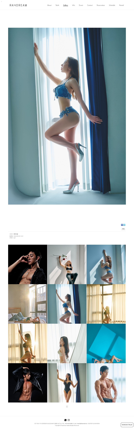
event (81, 5)
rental (121, 5)
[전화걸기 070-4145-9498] (65, 420)
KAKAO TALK (127, 425)
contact (90, 5)
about (49, 5)
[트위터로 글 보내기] (124, 224)
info (73, 5)
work (57, 5)
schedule (112, 5)
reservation (101, 5)
